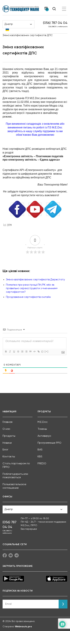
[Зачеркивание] (18, 351)
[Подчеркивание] (14, 351)
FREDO (42, 463)
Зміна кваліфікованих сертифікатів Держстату (35, 279)
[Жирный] (6, 351)
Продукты (9, 436)
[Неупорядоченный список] (26, 351)
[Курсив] (10, 351)
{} (42, 351)
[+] (46, 351)
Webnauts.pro (23, 626)
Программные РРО (49, 443)
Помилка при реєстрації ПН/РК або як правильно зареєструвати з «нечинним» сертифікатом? (32, 288)
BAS (40, 449)
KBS (40, 456)
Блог (5, 449)
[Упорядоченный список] (22, 351)
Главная (7, 422)
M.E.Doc (43, 422)
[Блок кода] (34, 351)
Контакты (9, 456)
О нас (6, 429)
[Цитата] (30, 351)
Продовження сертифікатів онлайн (28, 297)
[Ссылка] (38, 351)
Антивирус (44, 436)
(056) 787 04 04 (55, 23)
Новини (7, 443)
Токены (42, 429)
